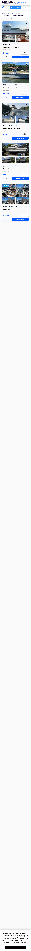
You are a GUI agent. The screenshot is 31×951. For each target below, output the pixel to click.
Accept (15, 947)
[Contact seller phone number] (6, 57)
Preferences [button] (22, 942)
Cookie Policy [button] (13, 940)
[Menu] (28, 2)
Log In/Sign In (22, 2)
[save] (26, 23)
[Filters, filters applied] (2, 8)
